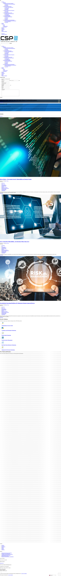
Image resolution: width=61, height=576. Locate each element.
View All (1, 116)
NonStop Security (4, 251)
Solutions (4, 2)
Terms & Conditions (4, 31)
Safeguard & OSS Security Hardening (8, 3)
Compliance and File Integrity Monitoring (8, 10)
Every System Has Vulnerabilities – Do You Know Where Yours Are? (14, 241)
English (51, 575)
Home (2, 30)
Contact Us (3, 29)
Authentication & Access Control (7, 12)
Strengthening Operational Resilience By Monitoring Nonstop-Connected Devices (17, 303)
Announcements (5, 26)
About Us (3, 28)
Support (3, 23)
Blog (4, 25)
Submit (1, 97)
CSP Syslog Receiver (8, 21)
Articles (3, 68)
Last (19, 80)
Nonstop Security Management (7, 6)
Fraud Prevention (4, 248)
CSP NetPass (6, 9)
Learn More (1, 110)
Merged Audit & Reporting (8, 16)
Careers (3, 74)
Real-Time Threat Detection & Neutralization (7, 556)
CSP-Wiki (6, 49)
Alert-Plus (6, 18)
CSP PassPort (7, 8)
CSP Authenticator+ (7, 15)
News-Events (3, 546)
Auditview (6, 17)
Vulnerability (3, 190)
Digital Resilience (4, 185)
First (10, 80)
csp (2, 246)
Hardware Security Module (5, 188)
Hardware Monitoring (4, 187)
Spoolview (6, 19)
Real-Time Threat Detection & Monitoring (10, 20)
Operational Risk (4, 189)
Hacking (3, 186)
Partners (3, 27)
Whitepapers (5, 71)
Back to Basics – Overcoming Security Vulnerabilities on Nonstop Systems (15, 179)
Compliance (3, 245)
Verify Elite (6, 11)
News (4, 24)
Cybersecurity (3, 184)
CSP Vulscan (6, 5)
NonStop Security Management (6, 553)
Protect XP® (6, 53)
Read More (1, 193)
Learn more (1, 102)
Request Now (2, 563)
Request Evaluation (4, 34)
